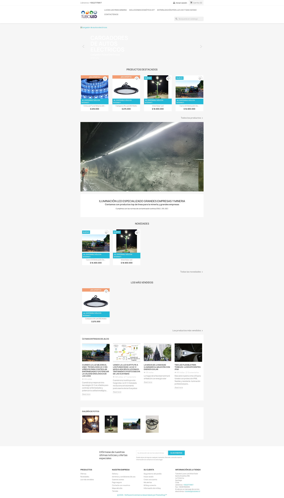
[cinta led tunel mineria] (142, 156)
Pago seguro (117, 482)
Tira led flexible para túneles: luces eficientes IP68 (188, 367)
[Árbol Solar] (111, 424)
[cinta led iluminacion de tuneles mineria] (152, 424)
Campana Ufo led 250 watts (126, 106)
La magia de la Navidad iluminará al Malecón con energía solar (157, 367)
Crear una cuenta (150, 479)
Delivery (115, 474)
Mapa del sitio (117, 488)
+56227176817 (96, 3)
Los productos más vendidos (188, 330)
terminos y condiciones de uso (123, 477)
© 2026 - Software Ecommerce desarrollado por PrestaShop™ (142, 495)
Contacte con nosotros (121, 485)
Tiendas (115, 491)
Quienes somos (118, 479)
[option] (126, 45)
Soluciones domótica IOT (142, 10)
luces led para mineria (115, 10)
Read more (86, 394)
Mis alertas (148, 482)
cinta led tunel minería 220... (95, 106)
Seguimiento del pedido (153, 474)
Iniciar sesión (149, 477)
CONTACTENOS (111, 14)
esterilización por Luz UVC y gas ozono (177, 10)
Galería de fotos (90, 411)
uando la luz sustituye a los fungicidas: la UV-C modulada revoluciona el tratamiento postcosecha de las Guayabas (126, 369)
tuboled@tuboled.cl (192, 491)
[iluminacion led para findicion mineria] (90, 424)
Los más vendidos (87, 479)
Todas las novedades (192, 272)
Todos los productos (192, 118)
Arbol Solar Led (158, 106)
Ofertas (83, 474)
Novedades (84, 477)
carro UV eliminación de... (189, 106)
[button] (89, 45)
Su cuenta (149, 469)
